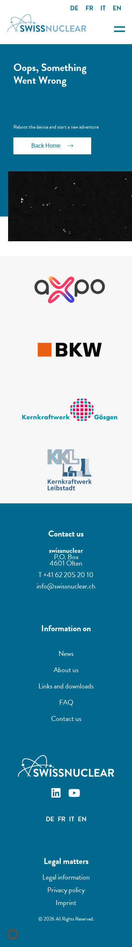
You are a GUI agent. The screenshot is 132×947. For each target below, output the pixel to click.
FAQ (66, 702)
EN (117, 8)
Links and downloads (66, 686)
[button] (12, 934)
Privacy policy (66, 889)
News (66, 653)
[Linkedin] (57, 794)
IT (103, 8)
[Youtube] (75, 794)
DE (74, 8)
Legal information (66, 877)
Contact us (66, 718)
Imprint (66, 902)
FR (89, 8)
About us (66, 669)
